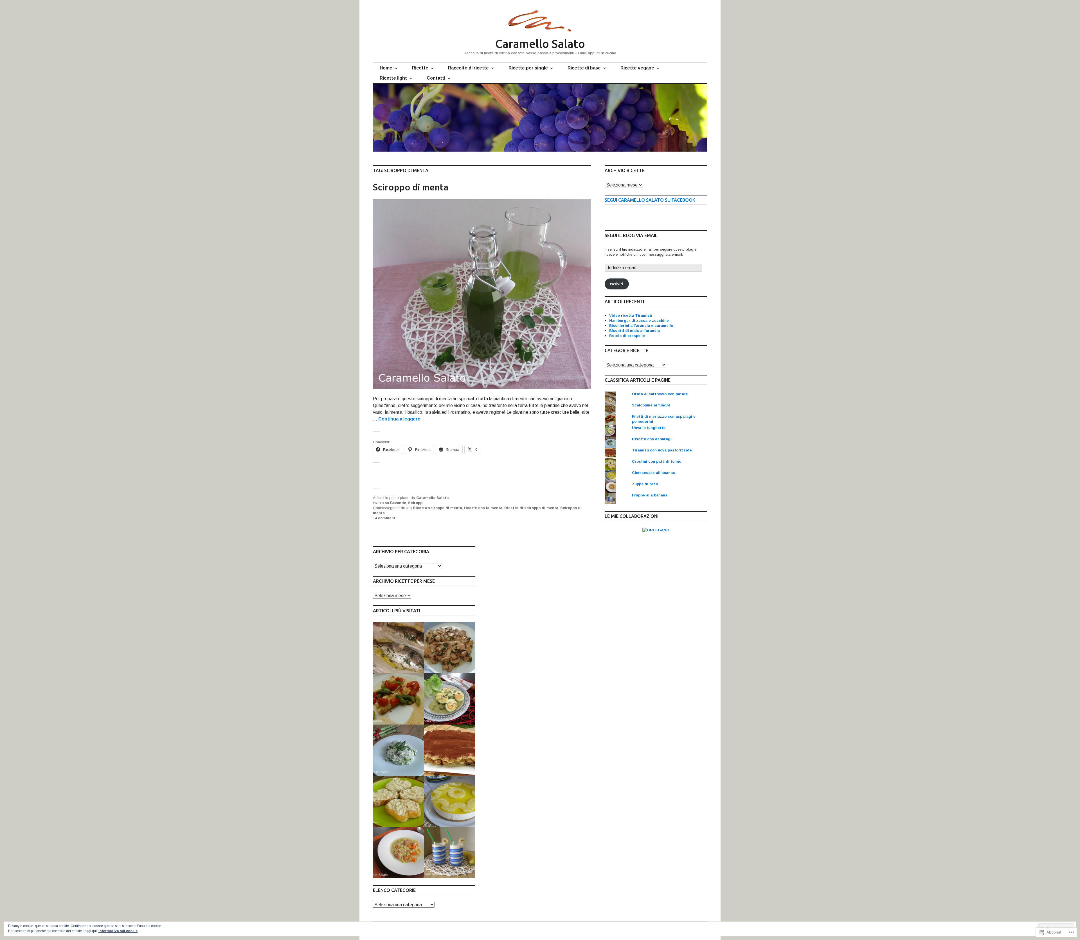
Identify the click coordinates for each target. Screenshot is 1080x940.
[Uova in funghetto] (449, 699)
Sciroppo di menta (410, 187)
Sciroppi (416, 503)
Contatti (436, 78)
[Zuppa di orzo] (398, 852)
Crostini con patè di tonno (656, 461)
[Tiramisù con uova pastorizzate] (449, 750)
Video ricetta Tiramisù (630, 315)
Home (386, 68)
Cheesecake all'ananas (653, 473)
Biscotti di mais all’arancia (634, 331)
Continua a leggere (399, 419)
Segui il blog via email (631, 235)
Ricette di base (584, 68)
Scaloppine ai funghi (651, 405)
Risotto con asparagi (652, 439)
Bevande (398, 503)
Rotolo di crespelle (627, 336)
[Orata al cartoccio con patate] (398, 647)
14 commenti (385, 518)
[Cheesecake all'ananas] (449, 801)
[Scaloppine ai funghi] (449, 647)
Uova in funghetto (648, 428)
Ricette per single (528, 68)
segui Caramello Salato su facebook (650, 200)
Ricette (420, 68)
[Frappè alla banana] (449, 852)
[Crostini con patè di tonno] (398, 801)
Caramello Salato (540, 43)
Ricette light (393, 78)
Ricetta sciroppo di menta (437, 508)
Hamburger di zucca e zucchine (639, 320)
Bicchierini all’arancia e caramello (641, 325)
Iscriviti (616, 284)
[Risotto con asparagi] (398, 750)
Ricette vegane (637, 68)
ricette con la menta (483, 508)
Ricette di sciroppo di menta (531, 508)
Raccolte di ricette (468, 68)
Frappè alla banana (649, 495)
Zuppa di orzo (645, 484)
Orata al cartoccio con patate (660, 394)
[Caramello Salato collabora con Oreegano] (655, 530)
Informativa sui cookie (118, 931)
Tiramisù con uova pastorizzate (662, 450)
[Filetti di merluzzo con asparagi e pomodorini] (398, 699)
